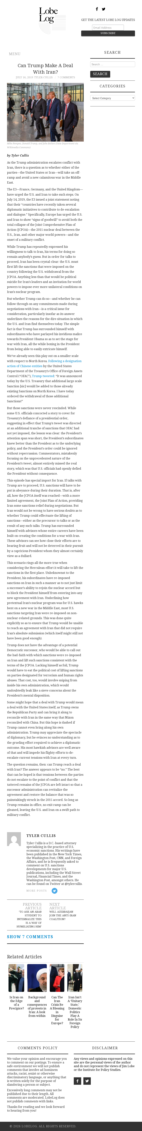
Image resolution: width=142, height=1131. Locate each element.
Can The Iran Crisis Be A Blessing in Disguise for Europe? (57, 1010)
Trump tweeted (43, 376)
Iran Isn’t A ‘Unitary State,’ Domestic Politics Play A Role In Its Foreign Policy (75, 1012)
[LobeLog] (52, 20)
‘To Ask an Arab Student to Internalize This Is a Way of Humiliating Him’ (29, 919)
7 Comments (66, 77)
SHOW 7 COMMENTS (30, 937)
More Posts (36, 890)
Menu (15, 54)
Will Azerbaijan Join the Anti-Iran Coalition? (62, 915)
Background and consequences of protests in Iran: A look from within (37, 1007)
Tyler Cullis (43, 77)
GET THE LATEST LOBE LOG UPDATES (108, 20)
